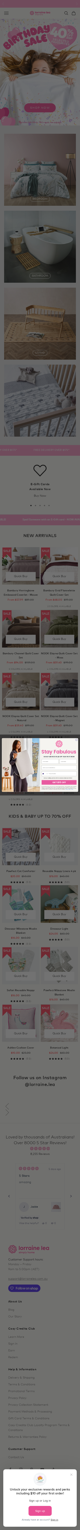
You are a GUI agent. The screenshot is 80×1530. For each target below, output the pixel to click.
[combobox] (45, 774)
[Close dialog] (76, 740)
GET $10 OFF (59, 782)
